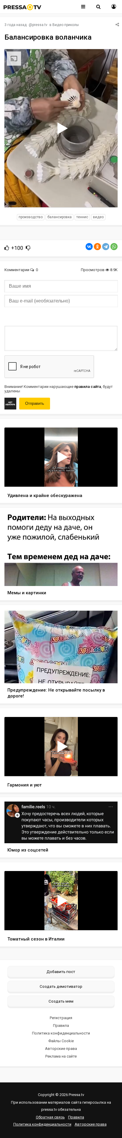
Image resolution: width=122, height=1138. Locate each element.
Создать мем (61, 1001)
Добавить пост (60, 971)
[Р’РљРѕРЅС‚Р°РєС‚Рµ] (89, 246)
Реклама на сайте (61, 1056)
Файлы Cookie (61, 1041)
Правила (61, 1025)
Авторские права (61, 1048)
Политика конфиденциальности (61, 1033)
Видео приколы (65, 25)
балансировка (59, 217)
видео (98, 217)
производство (31, 217)
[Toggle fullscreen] (106, 197)
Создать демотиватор (61, 986)
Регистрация (61, 1018)
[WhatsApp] (114, 246)
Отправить (34, 403)
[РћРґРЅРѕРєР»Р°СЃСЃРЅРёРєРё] (97, 246)
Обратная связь (50, 1117)
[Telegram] (105, 246)
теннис (82, 217)
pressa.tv (39, 25)
